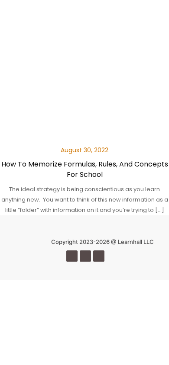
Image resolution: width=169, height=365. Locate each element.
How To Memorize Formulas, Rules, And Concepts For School (84, 169)
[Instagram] (98, 256)
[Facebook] (72, 256)
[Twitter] (85, 256)
